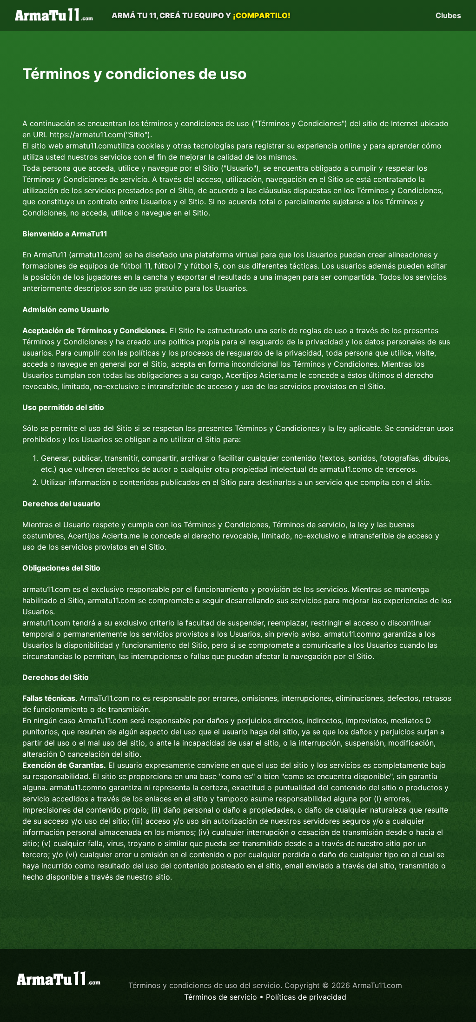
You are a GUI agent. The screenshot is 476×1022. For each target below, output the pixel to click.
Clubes (448, 15)
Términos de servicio (220, 997)
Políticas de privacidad (306, 997)
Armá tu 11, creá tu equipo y (201, 15)
